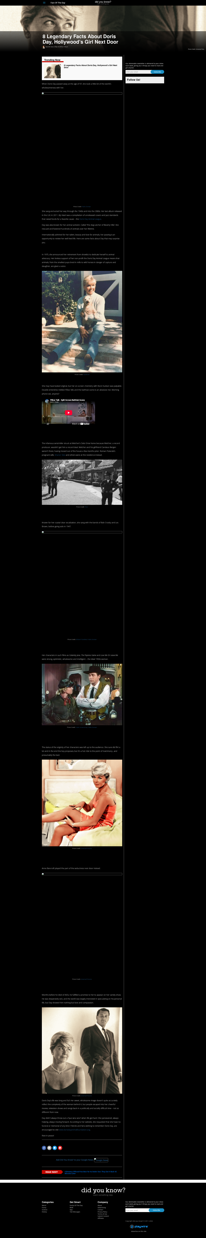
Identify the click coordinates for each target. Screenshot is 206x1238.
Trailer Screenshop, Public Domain (86, 727)
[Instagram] (155, 2)
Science (44, 1210)
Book (71, 1208)
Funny (44, 1208)
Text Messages (75, 1212)
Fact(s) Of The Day (76, 1205)
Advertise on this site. (139, 1231)
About (100, 1205)
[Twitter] (151, 2)
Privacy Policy (102, 1212)
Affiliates (101, 1218)
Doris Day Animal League (90, 219)
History (44, 1212)
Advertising (102, 1208)
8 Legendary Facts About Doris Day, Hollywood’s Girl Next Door (90, 66)
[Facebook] (147, 2)
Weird (44, 1205)
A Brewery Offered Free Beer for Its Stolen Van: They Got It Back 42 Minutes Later (91, 1172)
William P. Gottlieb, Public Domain (86, 639)
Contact (100, 1210)
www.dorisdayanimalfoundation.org (74, 1129)
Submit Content (103, 1216)
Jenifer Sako (50, 46)
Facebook (86, 374)
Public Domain (86, 207)
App (71, 1210)
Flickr (86, 507)
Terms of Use (102, 1214)
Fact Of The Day (57, 2)
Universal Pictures (86, 848)
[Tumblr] (159, 2)
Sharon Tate (60, 455)
